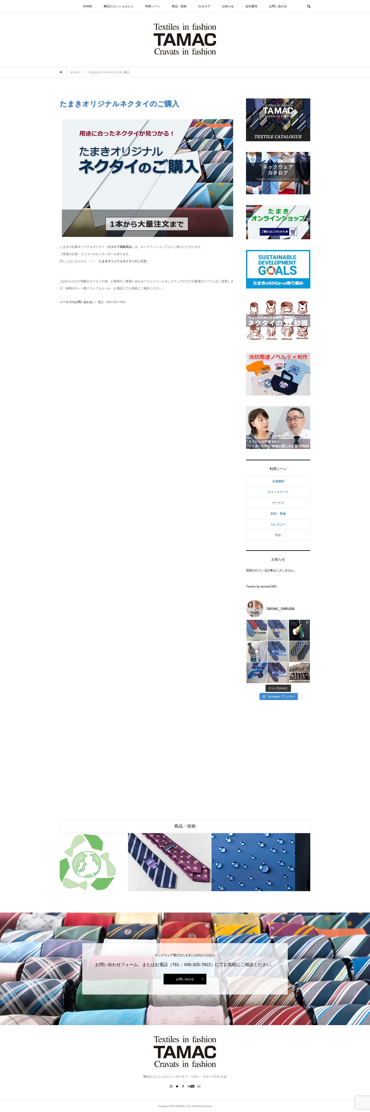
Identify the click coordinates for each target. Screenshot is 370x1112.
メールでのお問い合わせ (76, 302)
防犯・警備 (278, 513)
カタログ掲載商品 (120, 246)
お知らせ (228, 6)
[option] (101, 862)
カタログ (204, 6)
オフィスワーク (278, 492)
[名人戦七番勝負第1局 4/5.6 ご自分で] (299, 651)
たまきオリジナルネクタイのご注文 (123, 261)
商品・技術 (179, 6)
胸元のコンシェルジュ (119, 6)
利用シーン (152, 6)
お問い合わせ (278, 6)
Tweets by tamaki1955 (261, 586)
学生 (278, 535)
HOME (87, 6)
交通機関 (278, 481)
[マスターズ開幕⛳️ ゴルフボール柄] (299, 630)
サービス (278, 502)
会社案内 (251, 6)
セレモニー (278, 524)
